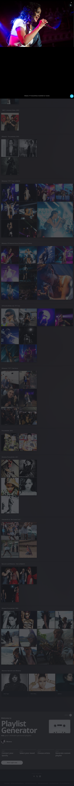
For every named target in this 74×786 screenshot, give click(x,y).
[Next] (71, 96)
